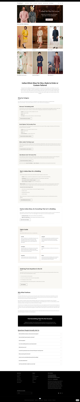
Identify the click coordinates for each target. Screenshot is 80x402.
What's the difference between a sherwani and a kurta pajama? (40, 334)
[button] (58, 3)
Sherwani (34, 49)
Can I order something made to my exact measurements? (40, 344)
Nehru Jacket (50, 49)
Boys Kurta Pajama (35, 75)
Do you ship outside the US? (40, 360)
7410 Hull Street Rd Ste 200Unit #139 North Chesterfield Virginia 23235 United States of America (54, 376)
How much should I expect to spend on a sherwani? (40, 337)
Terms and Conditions (35, 376)
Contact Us (33, 382)
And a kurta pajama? (40, 340)
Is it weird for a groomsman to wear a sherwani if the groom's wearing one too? (40, 350)
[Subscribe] (31, 393)
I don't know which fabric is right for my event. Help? (40, 364)
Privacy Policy (34, 379)
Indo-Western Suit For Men (21, 75)
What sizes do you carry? (40, 347)
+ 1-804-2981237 (55, 379)
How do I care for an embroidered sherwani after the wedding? (40, 357)
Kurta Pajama (19, 49)
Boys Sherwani (50, 75)
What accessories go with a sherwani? (40, 354)
